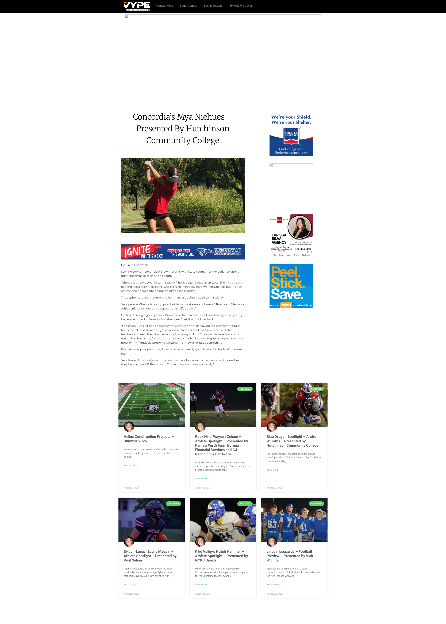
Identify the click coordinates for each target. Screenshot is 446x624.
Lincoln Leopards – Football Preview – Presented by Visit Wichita (290, 555)
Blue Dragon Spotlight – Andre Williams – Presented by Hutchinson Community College (292, 441)
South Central (188, 5)
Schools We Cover (240, 5)
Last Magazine (213, 5)
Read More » (130, 465)
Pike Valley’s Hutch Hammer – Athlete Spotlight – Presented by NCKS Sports (221, 555)
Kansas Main (165, 5)
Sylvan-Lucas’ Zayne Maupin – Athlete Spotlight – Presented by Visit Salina (150, 555)
